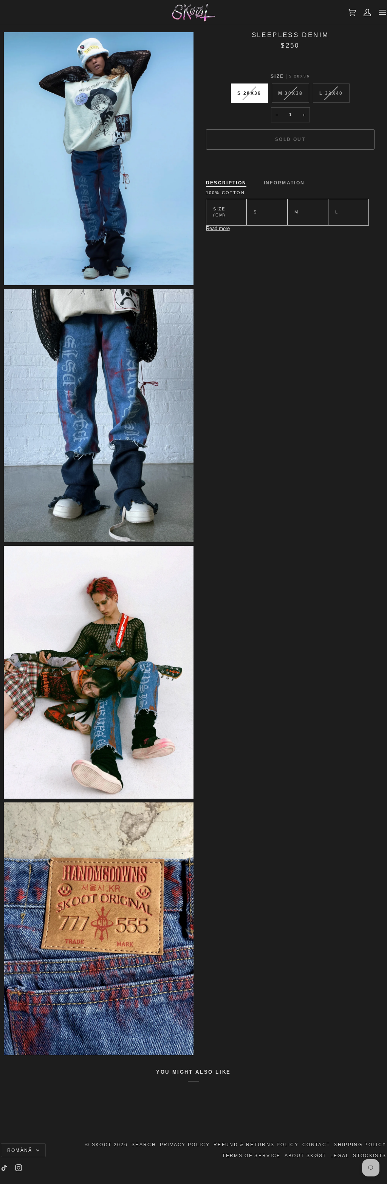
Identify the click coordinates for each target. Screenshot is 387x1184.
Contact (316, 1144)
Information (284, 182)
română (20, 1150)
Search (144, 1144)
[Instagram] (18, 1167)
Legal (340, 1155)
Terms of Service (251, 1155)
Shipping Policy (360, 1144)
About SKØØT (306, 1155)
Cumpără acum (290, 165)
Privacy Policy (185, 1144)
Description (226, 182)
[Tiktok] (4, 1167)
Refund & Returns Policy (256, 1144)
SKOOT (102, 1144)
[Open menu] (378, 12)
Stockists (369, 1155)
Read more (218, 228)
